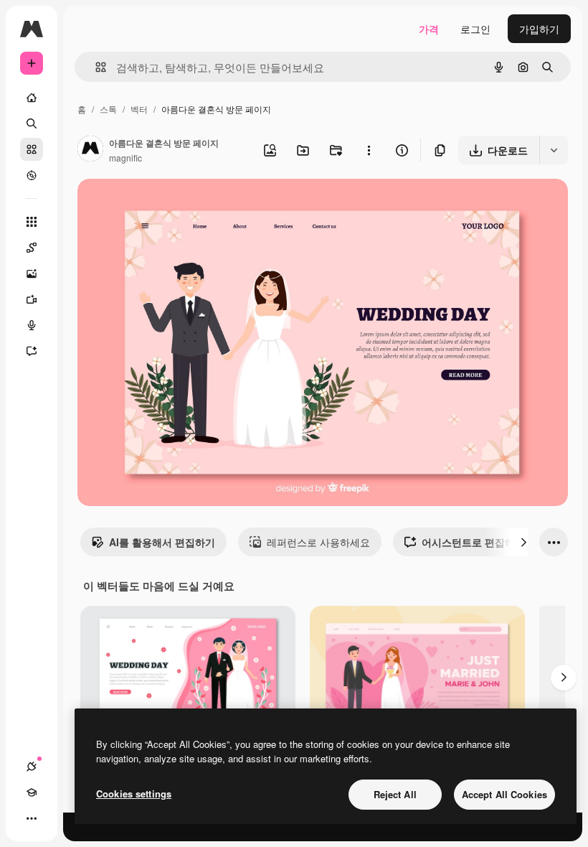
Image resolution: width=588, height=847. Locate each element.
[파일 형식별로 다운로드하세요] (553, 150)
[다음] (523, 542)
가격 (429, 29)
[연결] (31, 766)
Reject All (395, 794)
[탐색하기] (31, 175)
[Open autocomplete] (95, 67)
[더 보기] (31, 818)
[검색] (31, 123)
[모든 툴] (31, 221)
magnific (125, 157)
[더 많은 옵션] (368, 150)
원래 (160, 206)
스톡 (108, 109)
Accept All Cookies (504, 794)
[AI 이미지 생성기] (31, 273)
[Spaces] (31, 247)
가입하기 (539, 29)
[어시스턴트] (31, 351)
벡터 (139, 109)
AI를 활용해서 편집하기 (162, 542)
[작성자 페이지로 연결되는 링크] (90, 150)
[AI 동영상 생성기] (31, 299)
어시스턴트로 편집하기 (473, 542)
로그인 (475, 29)
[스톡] (31, 149)
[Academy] (31, 792)
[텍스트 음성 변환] (31, 325)
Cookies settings (133, 793)
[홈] (31, 97)
